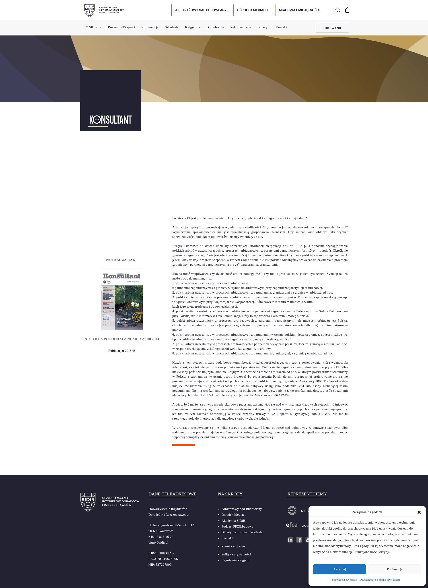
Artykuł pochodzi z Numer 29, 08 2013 (122, 339)
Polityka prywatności (236, 554)
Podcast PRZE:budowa (237, 526)
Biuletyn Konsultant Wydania (242, 532)
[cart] (346, 10)
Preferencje (395, 569)
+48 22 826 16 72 (160, 536)
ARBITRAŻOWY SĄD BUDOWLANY (201, 10)
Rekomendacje (240, 27)
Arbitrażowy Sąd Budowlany (242, 509)
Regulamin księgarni (236, 560)
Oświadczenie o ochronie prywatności (380, 579)
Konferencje (149, 27)
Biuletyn (263, 27)
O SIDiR (92, 27)
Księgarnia (192, 27)
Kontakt (281, 27)
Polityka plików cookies (345, 579)
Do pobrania (215, 27)
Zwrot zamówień (233, 546)
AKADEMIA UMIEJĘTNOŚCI (299, 10)
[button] (419, 512)
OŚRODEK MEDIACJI (252, 10)
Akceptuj (339, 569)
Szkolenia (172, 27)
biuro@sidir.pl (158, 542)
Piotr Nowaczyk (120, 260)
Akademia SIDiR (233, 520)
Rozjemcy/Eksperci (121, 27)
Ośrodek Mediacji (234, 514)
